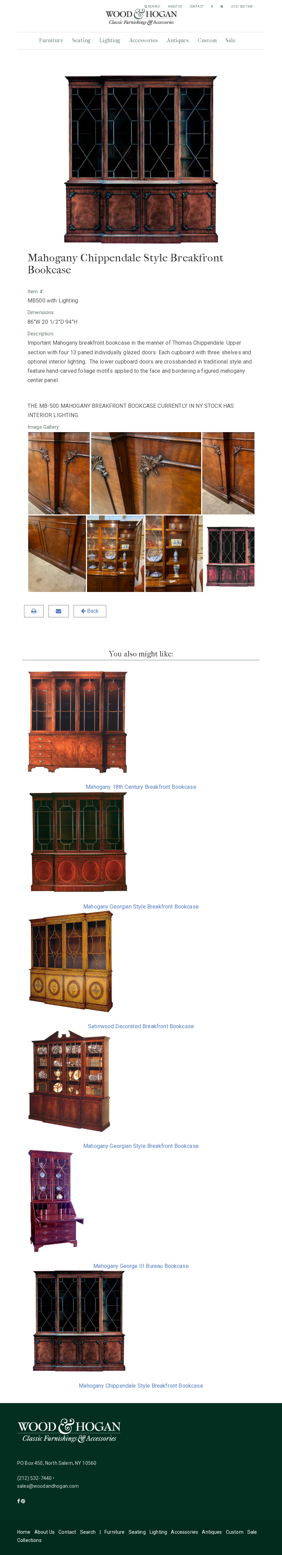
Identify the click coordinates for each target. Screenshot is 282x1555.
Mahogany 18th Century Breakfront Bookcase (141, 787)
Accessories (143, 40)
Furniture (51, 40)
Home (24, 1532)
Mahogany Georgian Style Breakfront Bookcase (141, 906)
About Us (175, 6)
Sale (231, 40)
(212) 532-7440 (242, 6)
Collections (29, 1540)
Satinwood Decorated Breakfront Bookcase (141, 1026)
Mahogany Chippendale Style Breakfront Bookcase (141, 1385)
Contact (197, 6)
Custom (207, 40)
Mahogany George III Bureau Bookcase (141, 1266)
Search (153, 6)
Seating (81, 40)
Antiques (177, 40)
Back (92, 611)
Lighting (109, 40)
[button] (59, 473)
